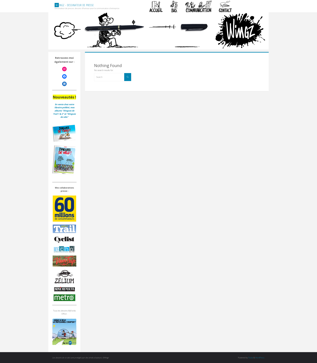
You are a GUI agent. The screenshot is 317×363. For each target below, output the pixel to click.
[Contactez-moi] (225, 6)
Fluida (250, 357)
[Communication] (198, 6)
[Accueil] (156, 6)
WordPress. (260, 357)
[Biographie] (174, 6)
